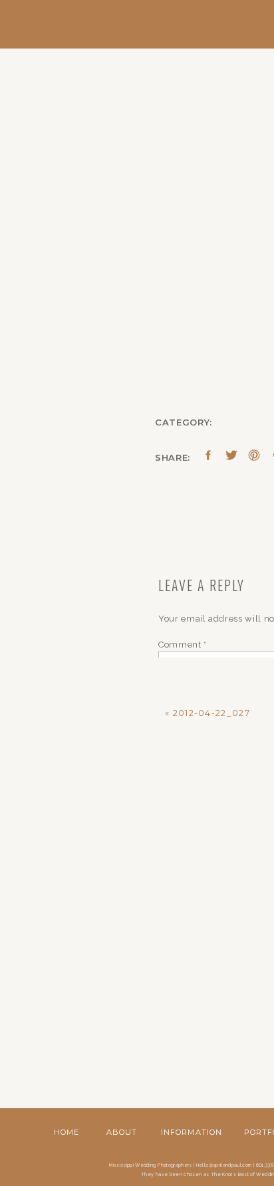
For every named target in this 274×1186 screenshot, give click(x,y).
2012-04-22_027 (211, 712)
